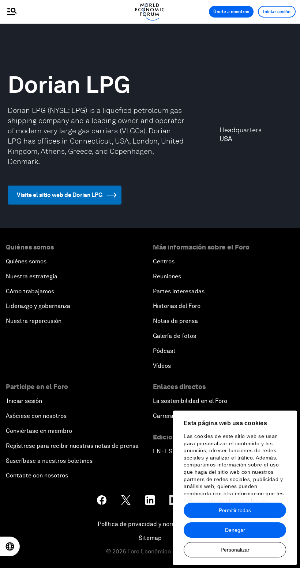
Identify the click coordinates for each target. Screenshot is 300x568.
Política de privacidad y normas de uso (150, 524)
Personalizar (235, 550)
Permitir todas (235, 510)
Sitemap (150, 537)
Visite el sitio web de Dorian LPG (59, 194)
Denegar (235, 530)
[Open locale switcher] (9, 546)
